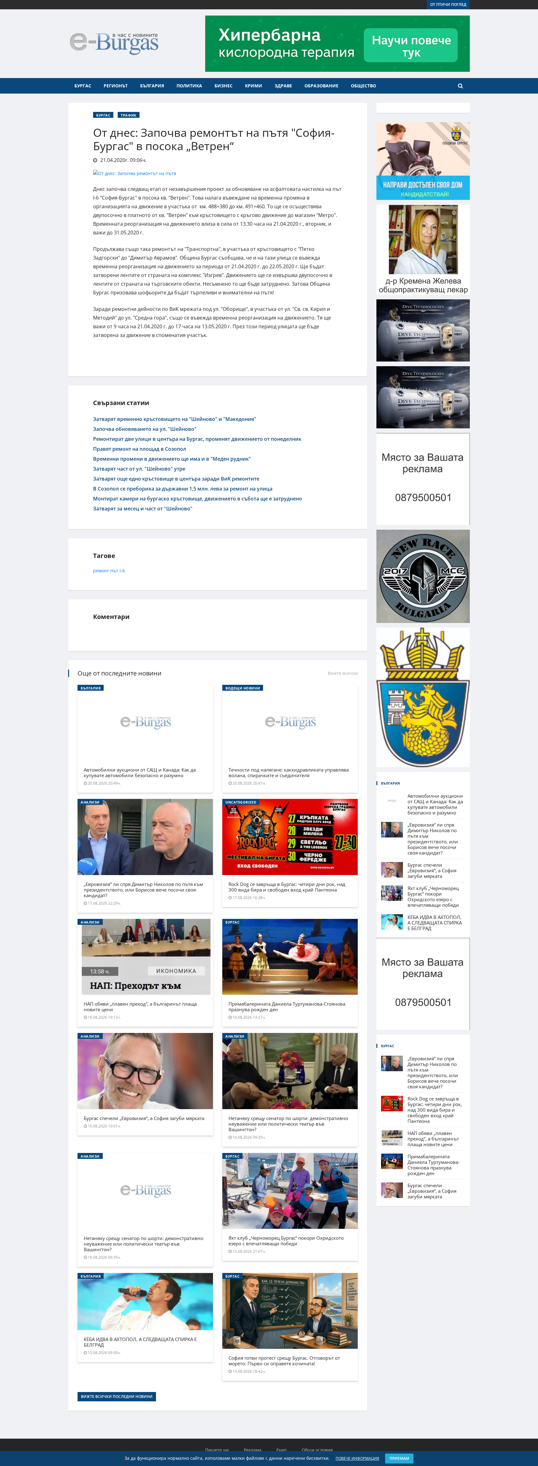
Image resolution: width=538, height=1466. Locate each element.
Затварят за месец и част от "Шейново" (142, 508)
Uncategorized (240, 802)
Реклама (253, 1450)
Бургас (82, 86)
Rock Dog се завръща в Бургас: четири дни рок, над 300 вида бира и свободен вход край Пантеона (287, 887)
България (152, 86)
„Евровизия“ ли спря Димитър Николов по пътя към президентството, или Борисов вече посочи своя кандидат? (143, 889)
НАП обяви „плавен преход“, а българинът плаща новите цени (140, 1006)
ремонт (101, 571)
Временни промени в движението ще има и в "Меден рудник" (172, 458)
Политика (189, 86)
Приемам (399, 1458)
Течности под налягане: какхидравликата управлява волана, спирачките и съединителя (289, 772)
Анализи (90, 802)
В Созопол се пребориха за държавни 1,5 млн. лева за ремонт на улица (182, 488)
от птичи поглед (448, 4)
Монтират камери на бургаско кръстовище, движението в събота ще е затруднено (197, 498)
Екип (281, 1450)
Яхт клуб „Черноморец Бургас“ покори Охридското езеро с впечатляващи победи (286, 1241)
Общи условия (317, 1450)
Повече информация (357, 1458)
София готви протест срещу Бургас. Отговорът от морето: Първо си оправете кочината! (284, 1361)
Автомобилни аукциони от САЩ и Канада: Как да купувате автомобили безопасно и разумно (140, 772)
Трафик (128, 115)
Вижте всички (343, 673)
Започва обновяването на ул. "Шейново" (144, 429)
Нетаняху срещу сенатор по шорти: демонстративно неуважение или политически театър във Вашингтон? (288, 1123)
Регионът (116, 86)
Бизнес (224, 86)
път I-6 (117, 571)
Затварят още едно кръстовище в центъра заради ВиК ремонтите (176, 478)
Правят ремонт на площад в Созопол (139, 448)
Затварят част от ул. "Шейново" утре (139, 468)
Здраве (283, 86)
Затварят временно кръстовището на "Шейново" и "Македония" (174, 419)
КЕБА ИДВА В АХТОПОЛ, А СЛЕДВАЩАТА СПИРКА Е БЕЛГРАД (140, 1342)
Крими (253, 86)
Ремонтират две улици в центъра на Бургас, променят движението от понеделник (197, 439)
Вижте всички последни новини (117, 1396)
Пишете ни (217, 1450)
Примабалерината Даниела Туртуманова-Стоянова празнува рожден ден (287, 1006)
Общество (363, 86)
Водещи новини (242, 688)
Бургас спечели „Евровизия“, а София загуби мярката (144, 1118)
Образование (321, 86)
